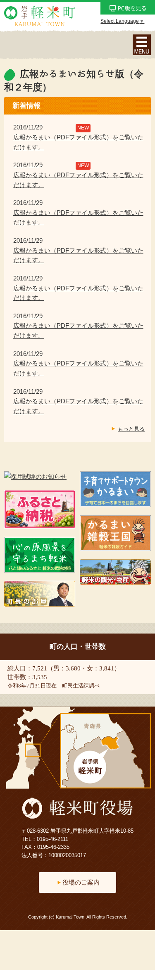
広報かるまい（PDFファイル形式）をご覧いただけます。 (78, 142)
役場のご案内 (81, 882)
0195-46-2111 (52, 839)
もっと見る (131, 429)
